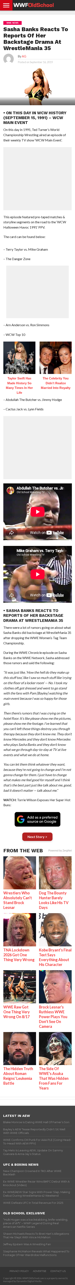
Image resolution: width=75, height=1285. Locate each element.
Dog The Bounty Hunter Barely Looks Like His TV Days (54, 900)
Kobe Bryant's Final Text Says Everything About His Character (55, 957)
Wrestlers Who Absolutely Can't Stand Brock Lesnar (17, 900)
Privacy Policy (19, 1271)
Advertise (39, 1271)
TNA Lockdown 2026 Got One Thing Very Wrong (19, 955)
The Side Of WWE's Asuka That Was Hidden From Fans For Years (54, 1078)
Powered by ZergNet (60, 850)
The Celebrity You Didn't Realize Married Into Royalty (55, 383)
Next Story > (37, 837)
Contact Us (58, 1271)
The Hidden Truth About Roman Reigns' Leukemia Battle (18, 1075)
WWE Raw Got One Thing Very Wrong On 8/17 (16, 1012)
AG (24, 56)
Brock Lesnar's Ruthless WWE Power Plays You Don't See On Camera (53, 1017)
